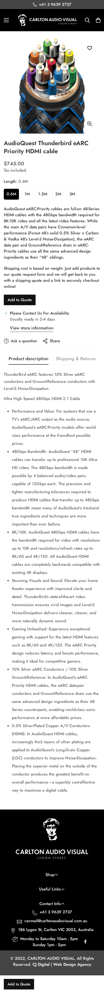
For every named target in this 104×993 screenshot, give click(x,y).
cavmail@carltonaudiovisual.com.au (55, 921)
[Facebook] (85, 943)
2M (58, 194)
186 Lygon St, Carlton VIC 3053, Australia (55, 930)
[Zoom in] (89, 124)
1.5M (42, 194)
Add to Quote (20, 300)
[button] (98, 20)
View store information (31, 328)
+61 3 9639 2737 (56, 912)
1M (27, 194)
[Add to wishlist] (89, 48)
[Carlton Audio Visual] (47, 20)
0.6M (11, 194)
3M (72, 194)
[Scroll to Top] (95, 966)
